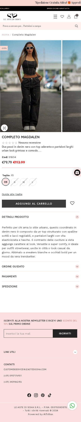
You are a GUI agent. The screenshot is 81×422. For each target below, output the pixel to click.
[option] (31, 86)
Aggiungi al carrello (34, 203)
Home (5, 34)
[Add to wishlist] (72, 203)
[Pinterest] (43, 395)
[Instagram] (36, 395)
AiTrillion (48, 414)
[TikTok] (49, 395)
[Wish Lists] (62, 16)
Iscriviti (65, 333)
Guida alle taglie (12, 194)
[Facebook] (29, 395)
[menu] (55, 16)
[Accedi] (69, 16)
